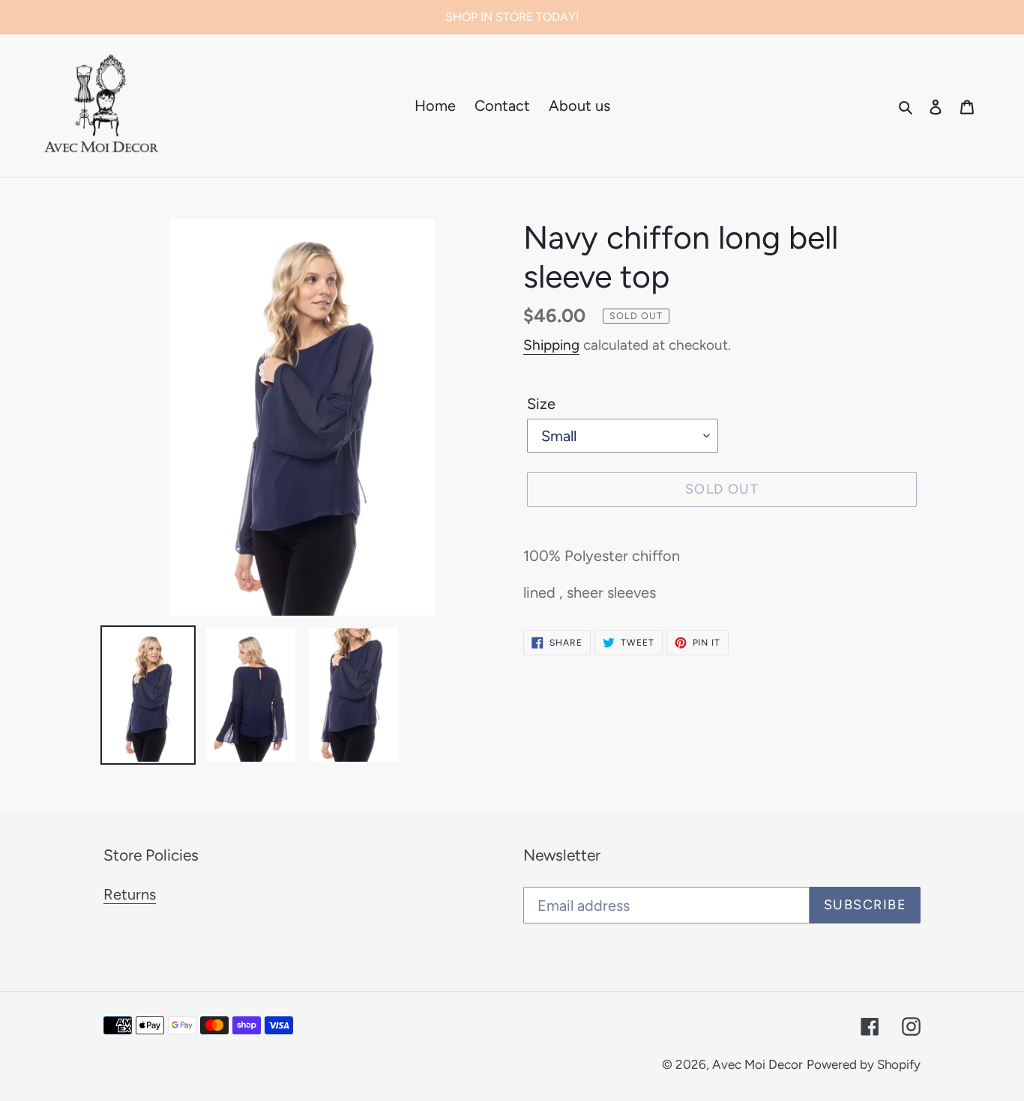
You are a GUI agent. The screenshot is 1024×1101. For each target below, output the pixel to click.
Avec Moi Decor (757, 1064)
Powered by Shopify (864, 1064)
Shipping (551, 345)
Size (541, 404)
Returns (129, 894)
